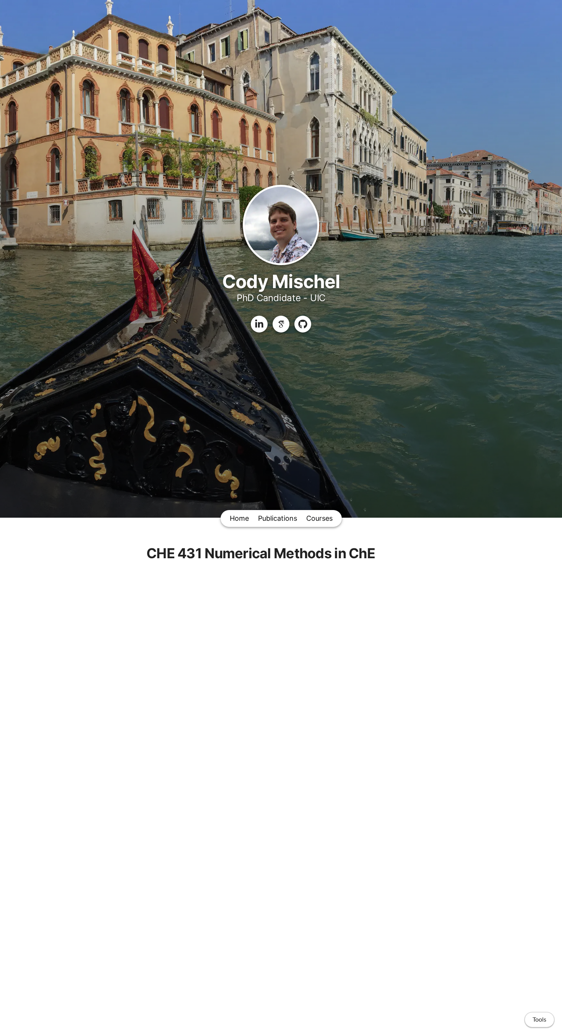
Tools (539, 1020)
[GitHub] (302, 324)
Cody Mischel (280, 281)
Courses (319, 518)
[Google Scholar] (281, 324)
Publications (277, 518)
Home (239, 518)
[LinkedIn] (259, 324)
